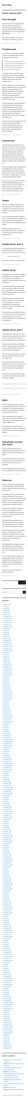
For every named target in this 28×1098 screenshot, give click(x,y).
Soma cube (12, 1071)
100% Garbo (12, 1087)
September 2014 (8, 889)
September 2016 (8, 841)
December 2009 (8, 1002)
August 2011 (7, 962)
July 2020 (6, 749)
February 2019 (7, 783)
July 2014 (6, 893)
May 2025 (6, 634)
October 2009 (7, 1006)
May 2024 (6, 658)
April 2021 (6, 731)
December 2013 (8, 906)
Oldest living (8, 270)
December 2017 (8, 811)
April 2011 (6, 970)
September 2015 (8, 865)
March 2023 (7, 686)
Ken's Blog (6, 5)
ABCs (5, 400)
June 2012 (6, 942)
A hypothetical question (16, 1089)
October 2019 (7, 767)
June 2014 (6, 895)
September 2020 (8, 745)
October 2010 (7, 982)
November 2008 (8, 1028)
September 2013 (8, 912)
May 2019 (6, 777)
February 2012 (7, 950)
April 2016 (6, 851)
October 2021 (7, 719)
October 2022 (7, 696)
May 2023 (6, 682)
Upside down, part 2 (12, 244)
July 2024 (6, 654)
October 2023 (7, 672)
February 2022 (8, 712)
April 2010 (6, 994)
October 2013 (7, 910)
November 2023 (8, 670)
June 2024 (6, 656)
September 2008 (8, 1032)
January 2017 (7, 833)
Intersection (8, 141)
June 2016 (6, 847)
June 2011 (6, 966)
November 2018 (8, 789)
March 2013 (7, 924)
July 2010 (6, 988)
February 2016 (7, 855)
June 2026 (6, 608)
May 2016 (6, 849)
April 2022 (7, 708)
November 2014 (8, 885)
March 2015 (7, 877)
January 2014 (7, 904)
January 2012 (7, 952)
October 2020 (7, 743)
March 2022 (7, 710)
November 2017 (8, 813)
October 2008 (7, 1030)
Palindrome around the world (12, 443)
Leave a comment (16, 43)
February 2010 (8, 998)
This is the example (8, 181)
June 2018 (6, 799)
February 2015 (7, 879)
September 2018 (8, 793)
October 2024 (7, 648)
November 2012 (8, 932)
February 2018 (8, 807)
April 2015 (6, 875)
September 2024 (8, 650)
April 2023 (7, 684)
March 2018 (7, 805)
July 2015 (6, 869)
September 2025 (8, 626)
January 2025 (7, 642)
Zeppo (5, 200)
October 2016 (7, 839)
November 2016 (8, 837)
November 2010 (8, 980)
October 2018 (7, 791)
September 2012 (8, 936)
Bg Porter (6, 1083)
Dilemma (7, 480)
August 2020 (7, 747)
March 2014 (7, 901)
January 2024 (7, 666)
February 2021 (7, 735)
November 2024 (8, 646)
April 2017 (6, 827)
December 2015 (8, 859)
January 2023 (7, 690)
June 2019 (6, 775)
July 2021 (6, 725)
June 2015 (6, 871)
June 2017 (6, 823)
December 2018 (8, 787)
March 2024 (7, 662)
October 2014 (7, 887)
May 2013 (6, 920)
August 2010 (7, 986)
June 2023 (6, 680)
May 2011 (6, 968)
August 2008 (7, 1034)
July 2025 (6, 630)
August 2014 (7, 891)
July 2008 (6, 1036)
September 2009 (8, 1008)
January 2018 (7, 809)
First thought (9, 19)
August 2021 (7, 723)
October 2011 (7, 958)
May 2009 (6, 1016)
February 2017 (7, 831)
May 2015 (6, 873)
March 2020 (7, 757)
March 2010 (7, 996)
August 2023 (7, 676)
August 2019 (7, 771)
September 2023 (8, 674)
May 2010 (6, 992)
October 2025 (7, 624)
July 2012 (6, 940)
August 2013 (7, 914)
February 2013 (7, 926)
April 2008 (7, 1042)
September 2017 (8, 817)
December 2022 (8, 692)
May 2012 (6, 944)
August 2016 (7, 843)
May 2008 (6, 1040)
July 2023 (6, 678)
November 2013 (8, 908)
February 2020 (8, 759)
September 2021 (8, 721)
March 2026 (7, 614)
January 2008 (7, 1048)
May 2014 (6, 897)
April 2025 (7, 636)
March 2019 (7, 781)
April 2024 (7, 660)
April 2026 (7, 612)
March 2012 (7, 948)
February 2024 (8, 664)
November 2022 (8, 694)
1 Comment (14, 575)
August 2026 (7, 604)
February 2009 (8, 1022)
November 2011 (8, 956)
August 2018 (7, 795)
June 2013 (6, 918)
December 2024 (8, 644)
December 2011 (8, 954)
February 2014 (7, 902)
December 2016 (8, 835)
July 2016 (6, 845)
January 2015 (7, 881)
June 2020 (6, 751)
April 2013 (6, 922)
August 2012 (7, 938)
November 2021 (8, 718)
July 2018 (6, 797)
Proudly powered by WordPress (15, 1095)
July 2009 (6, 1012)
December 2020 (8, 739)
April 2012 (6, 946)
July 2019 (6, 773)
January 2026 (7, 618)
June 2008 (6, 1038)
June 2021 (6, 727)
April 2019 (6, 779)
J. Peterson (7, 1067)
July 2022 (6, 702)
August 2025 (7, 628)
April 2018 (6, 803)
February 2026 (8, 616)
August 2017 (7, 819)
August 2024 (7, 652)
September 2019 (8, 769)
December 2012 (8, 930)
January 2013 (7, 928)
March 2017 (7, 829)
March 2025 (7, 638)
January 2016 (7, 857)
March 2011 (7, 972)
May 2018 (6, 801)
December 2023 (8, 668)
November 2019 (8, 765)
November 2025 (8, 622)
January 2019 (7, 785)
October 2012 (7, 934)
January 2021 (7, 737)
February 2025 (8, 640)
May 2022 (6, 706)
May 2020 (6, 753)
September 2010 (8, 984)
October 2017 (7, 815)
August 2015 (7, 867)
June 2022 (6, 704)
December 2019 (8, 763)
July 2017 (6, 821)
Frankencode (9, 49)
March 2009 (7, 1020)
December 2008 (8, 1026)
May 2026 (6, 610)
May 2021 (6, 729)
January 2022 (7, 714)
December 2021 (8, 716)
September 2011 (8, 960)
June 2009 (6, 1014)
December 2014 (8, 883)
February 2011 (7, 974)
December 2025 (8, 620)
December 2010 (8, 978)
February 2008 (8, 1046)
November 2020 (8, 741)
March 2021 (7, 733)
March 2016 (7, 853)
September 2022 (8, 698)
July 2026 (6, 606)
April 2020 (7, 755)
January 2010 (7, 1000)
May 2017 (6, 825)
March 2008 (7, 1044)
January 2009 (7, 1024)
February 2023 (8, 688)
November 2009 (8, 1004)
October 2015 (7, 863)
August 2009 (7, 1010)
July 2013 (6, 916)
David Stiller (7, 1073)
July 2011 (6, 964)
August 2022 (7, 700)
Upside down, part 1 (12, 330)
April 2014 (6, 899)
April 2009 (7, 1018)
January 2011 (7, 976)
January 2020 (7, 761)
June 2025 (6, 632)
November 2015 (8, 861)
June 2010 (6, 990)
